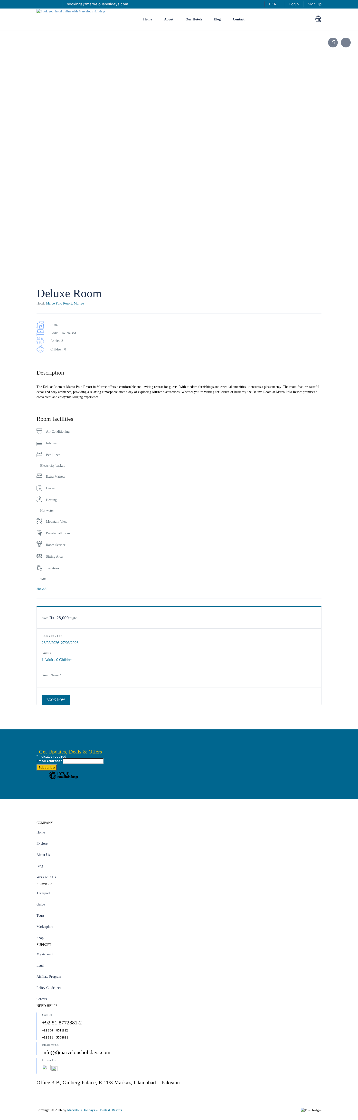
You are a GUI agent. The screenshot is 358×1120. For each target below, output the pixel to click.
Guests (46, 653)
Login (294, 4)
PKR (273, 4)
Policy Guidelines (49, 988)
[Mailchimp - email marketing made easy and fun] (63, 779)
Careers (42, 999)
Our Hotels (194, 19)
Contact (239, 19)
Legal (40, 965)
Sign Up (314, 4)
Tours (40, 915)
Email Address (50, 761)
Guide (41, 904)
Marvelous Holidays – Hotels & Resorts (94, 1110)
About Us (43, 855)
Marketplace (45, 927)
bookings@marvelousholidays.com (97, 4)
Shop (40, 938)
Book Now (56, 700)
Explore (42, 843)
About (168, 19)
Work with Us (46, 877)
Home (147, 19)
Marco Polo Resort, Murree (65, 303)
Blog (217, 19)
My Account (45, 954)
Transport (43, 893)
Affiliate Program (49, 976)
